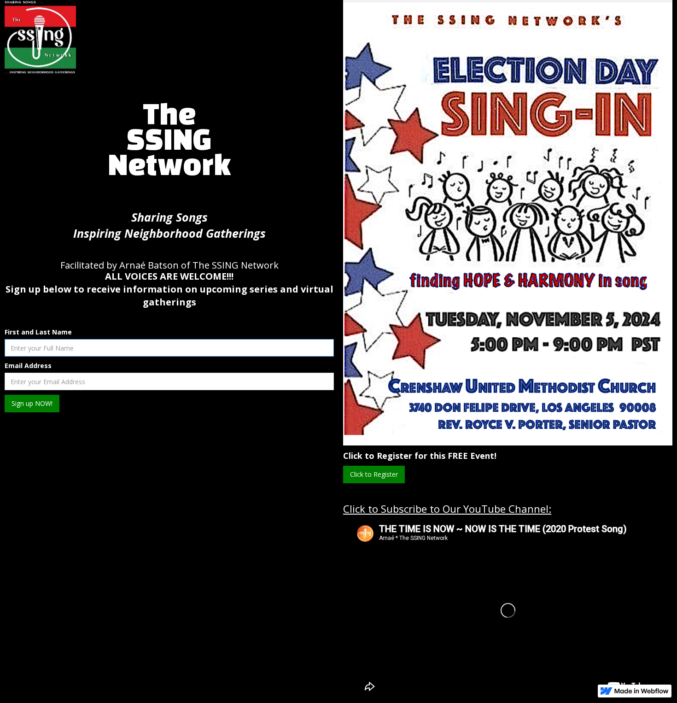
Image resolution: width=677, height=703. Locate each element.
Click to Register (374, 474)
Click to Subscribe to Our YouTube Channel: (447, 509)
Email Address (28, 365)
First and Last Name (38, 332)
